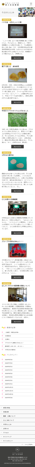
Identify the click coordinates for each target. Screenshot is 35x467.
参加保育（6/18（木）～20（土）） (14, 346)
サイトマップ (7, 436)
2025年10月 (9, 394)
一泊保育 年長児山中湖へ (12, 332)
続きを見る (17, 58)
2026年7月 (8, 363)
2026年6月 (8, 366)
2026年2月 (8, 380)
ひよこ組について (8, 420)
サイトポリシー (8, 441)
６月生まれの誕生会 (10, 349)
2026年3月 (8, 377)
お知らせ (6, 428)
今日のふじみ (7, 424)
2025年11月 (9, 390)
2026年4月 (8, 373)
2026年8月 (8, 359)
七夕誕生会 (8, 336)
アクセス (6, 432)
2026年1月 (8, 384)
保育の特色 (6, 408)
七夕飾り (7, 339)
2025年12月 (9, 387)
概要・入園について (9, 416)
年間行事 (6, 412)
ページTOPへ (29, 444)
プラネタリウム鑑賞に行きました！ (14, 342)
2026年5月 (8, 370)
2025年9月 (8, 397)
